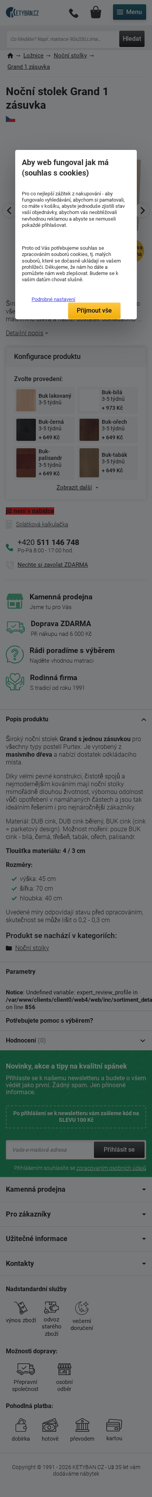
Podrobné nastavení (53, 299)
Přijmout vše (94, 310)
